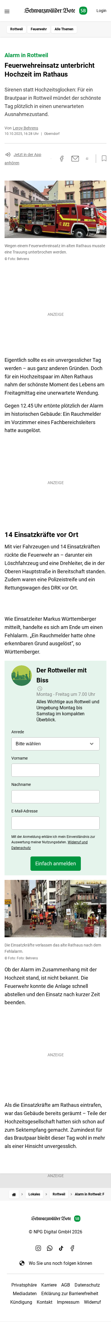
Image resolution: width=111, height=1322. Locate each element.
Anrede (17, 732)
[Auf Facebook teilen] (61, 158)
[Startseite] (14, 1194)
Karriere (49, 1285)
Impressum (68, 1302)
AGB (65, 1285)
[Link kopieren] (51, 158)
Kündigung (21, 1302)
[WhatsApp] (49, 1248)
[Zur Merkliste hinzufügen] (102, 158)
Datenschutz (87, 1285)
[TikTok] (61, 1248)
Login (101, 10)
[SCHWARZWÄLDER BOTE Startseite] (55, 11)
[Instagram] (38, 1248)
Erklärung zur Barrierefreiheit (69, 1293)
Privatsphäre (24, 1285)
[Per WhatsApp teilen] (87, 158)
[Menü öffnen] (7, 11)
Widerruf (92, 1302)
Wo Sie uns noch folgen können (60, 1263)
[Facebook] (72, 1248)
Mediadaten (25, 1293)
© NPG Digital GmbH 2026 (55, 1232)
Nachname (21, 784)
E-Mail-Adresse (24, 811)
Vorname (19, 758)
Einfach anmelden (55, 863)
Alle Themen (64, 29)
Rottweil (16, 29)
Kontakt (44, 1302)
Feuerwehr (39, 29)
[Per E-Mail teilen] (75, 158)
